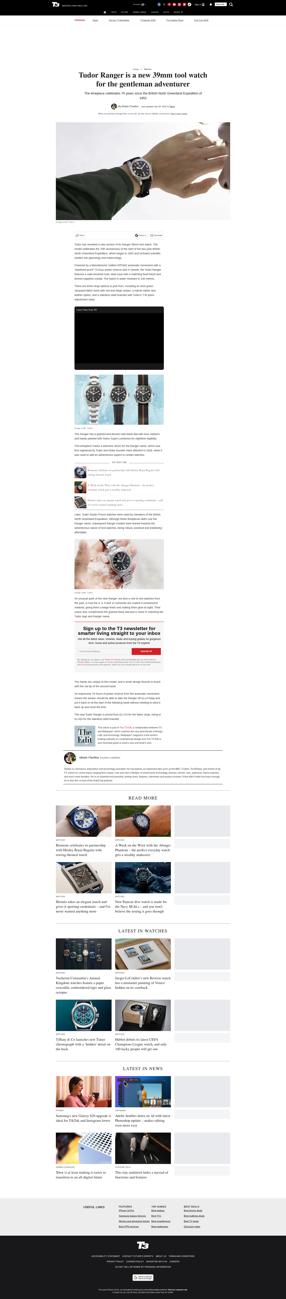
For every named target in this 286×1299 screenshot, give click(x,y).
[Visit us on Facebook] (159, 4)
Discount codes (192, 1226)
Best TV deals (191, 1221)
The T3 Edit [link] (125, 727)
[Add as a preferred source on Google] (143, 1277)
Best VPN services (129, 1226)
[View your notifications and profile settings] (211, 4)
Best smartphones (160, 1221)
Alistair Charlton (130, 106)
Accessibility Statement (106, 1256)
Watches (148, 69)
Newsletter (158, 235)
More (177, 12)
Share (81, 235)
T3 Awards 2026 (148, 20)
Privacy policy (115, 1261)
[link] (84, 736)
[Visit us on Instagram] (179, 4)
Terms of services (113, 659)
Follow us (142, 235)
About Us (161, 1256)
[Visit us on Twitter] (164, 4)
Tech (113, 12)
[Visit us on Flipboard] (184, 4)
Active (124, 12)
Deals (95, 20)
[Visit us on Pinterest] (169, 4)
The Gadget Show (174, 20)
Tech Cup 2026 (201, 20)
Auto (166, 12)
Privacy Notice (83, 662)
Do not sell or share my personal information (143, 1267)
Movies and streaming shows (134, 1221)
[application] (119, 338)
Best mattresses (159, 1226)
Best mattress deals (194, 1216)
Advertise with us (156, 1261)
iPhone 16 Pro (126, 1210)
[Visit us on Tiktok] (189, 4)
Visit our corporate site (177, 1290)
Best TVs (156, 1216)
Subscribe (220, 4)
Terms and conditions (181, 1256)
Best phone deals (193, 1210)
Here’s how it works (179, 114)
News (172, 106)
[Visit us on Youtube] (174, 4)
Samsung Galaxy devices (132, 1216)
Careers (174, 1261)
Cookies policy (135, 1261)
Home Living (139, 12)
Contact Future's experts (137, 1256)
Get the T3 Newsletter (119, 20)
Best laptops (157, 1210)
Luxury (155, 12)
